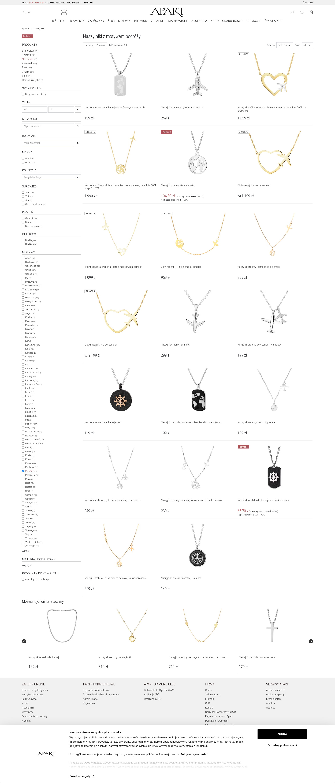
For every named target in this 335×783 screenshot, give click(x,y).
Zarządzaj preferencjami (282, 745)
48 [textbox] (305, 45)
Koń (28, 341)
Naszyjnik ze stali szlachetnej (44, 657)
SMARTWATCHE (177, 21)
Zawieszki (29, 63)
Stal (28, 200)
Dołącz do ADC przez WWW (159, 690)
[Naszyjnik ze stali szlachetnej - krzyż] (272, 626)
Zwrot (25, 703)
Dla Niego (31, 244)
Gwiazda (32, 297)
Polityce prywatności (194, 754)
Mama (30, 408)
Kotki (29, 348)
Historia (209, 698)
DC (28, 277)
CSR (207, 703)
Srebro (29, 192)
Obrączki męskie (32, 80)
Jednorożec (32, 309)
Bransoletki (30, 50)
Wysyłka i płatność (32, 694)
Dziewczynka (33, 285)
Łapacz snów (33, 384)
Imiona (30, 305)
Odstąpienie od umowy (34, 716)
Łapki (29, 388)
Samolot (31, 494)
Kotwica (30, 352)
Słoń (28, 506)
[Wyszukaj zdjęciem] (64, 12)
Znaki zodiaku (33, 542)
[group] (62, 641)
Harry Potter (33, 301)
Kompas (30, 337)
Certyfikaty (27, 712)
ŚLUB (111, 21)
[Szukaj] (78, 109)
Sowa (29, 518)
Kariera (209, 707)
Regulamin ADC (152, 698)
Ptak (29, 479)
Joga (29, 313)
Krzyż (29, 356)
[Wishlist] (302, 11)
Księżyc (30, 360)
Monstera (31, 423)
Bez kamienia (33, 226)
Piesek (30, 451)
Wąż (28, 534)
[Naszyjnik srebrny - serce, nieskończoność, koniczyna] (202, 626)
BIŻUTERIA (59, 21)
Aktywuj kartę (90, 698)
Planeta (30, 463)
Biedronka (31, 262)
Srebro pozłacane (35, 204)
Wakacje (31, 530)
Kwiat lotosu (33, 372)
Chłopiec (30, 270)
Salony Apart (212, 694)
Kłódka (30, 317)
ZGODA (282, 733)
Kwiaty (30, 376)
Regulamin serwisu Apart (219, 716)
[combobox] (51, 177)
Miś (28, 419)
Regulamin (28, 707)
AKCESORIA (199, 21)
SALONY (308, 2)
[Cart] (311, 12)
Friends (30, 293)
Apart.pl (25, 28)
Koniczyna (32, 345)
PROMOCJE (253, 21)
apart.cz (270, 703)
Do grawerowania (35, 94)
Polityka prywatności (216, 720)
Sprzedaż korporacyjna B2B (220, 712)
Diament (30, 222)
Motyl (30, 427)
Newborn (31, 435)
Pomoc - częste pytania (35, 690)
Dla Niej (30, 240)
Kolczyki (28, 55)
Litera (29, 400)
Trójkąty (30, 526)
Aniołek (30, 258)
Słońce (30, 510)
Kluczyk (30, 321)
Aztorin (30, 162)
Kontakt (26, 720)
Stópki (30, 522)
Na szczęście (33, 431)
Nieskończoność (35, 439)
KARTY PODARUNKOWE (226, 21)
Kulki (29, 364)
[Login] (292, 11)
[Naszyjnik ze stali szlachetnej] (62, 626)
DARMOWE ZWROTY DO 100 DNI (63, 2)
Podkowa (31, 467)
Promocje (89, 45)
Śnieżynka (31, 514)
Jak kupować (29, 698)
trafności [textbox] (283, 45)
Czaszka (31, 274)
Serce (30, 498)
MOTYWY (124, 21)
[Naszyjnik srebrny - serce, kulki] (132, 626)
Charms (28, 71)
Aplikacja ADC (151, 694)
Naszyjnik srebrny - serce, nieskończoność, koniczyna (197, 657)
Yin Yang (30, 538)
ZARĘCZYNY (96, 21)
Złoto (28, 196)
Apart (29, 158)
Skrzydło (31, 502)
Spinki (26, 75)
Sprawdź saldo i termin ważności (101, 694)
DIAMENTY (77, 21)
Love (29, 404)
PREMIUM (141, 21)
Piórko (29, 455)
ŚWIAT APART (274, 21)
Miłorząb (30, 416)
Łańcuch (31, 380)
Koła (29, 329)
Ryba (29, 490)
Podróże (30, 471)
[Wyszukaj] (24, 12)
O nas (208, 690)
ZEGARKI (157, 21)
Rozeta (30, 487)
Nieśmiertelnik (34, 443)
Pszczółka (31, 475)
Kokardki (31, 325)
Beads (27, 67)
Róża (29, 483)
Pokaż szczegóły (79, 776)
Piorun (29, 459)
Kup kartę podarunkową (96, 690)
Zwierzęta (32, 546)
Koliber (30, 333)
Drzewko (31, 281)
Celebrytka (32, 266)
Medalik (30, 412)
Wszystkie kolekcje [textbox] (32, 177)
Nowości (101, 45)
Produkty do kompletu (37, 579)
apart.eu (270, 707)
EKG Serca (32, 289)
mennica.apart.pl (275, 690)
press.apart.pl (273, 698)
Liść (29, 396)
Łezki (29, 392)
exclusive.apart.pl (275, 694)
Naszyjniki (29, 59)
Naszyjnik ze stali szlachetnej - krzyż (257, 657)
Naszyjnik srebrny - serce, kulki (115, 657)
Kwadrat (31, 368)
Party (29, 447)
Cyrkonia (31, 218)
